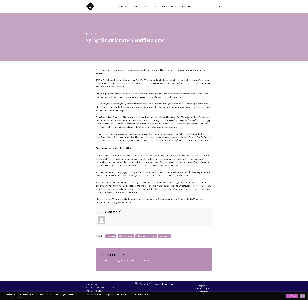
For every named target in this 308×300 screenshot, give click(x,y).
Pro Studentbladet (93, 291)
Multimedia (185, 6)
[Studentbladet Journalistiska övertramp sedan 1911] (90, 6)
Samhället (133, 6)
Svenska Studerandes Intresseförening (102, 287)
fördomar (111, 236)
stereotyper (164, 236)
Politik (144, 6)
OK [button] (302, 296)
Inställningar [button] (292, 296)
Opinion (163, 6)
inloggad (118, 260)
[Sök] (220, 7)
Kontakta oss (91, 284)
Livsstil (173, 6)
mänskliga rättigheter (146, 236)
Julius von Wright (94, 33)
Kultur (153, 6)
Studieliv (122, 6)
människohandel (126, 236)
